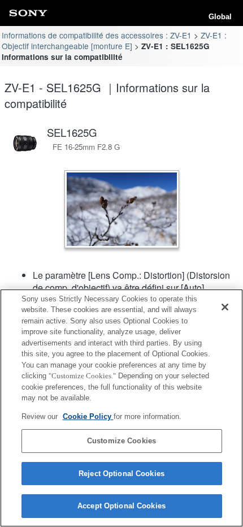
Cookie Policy (88, 416)
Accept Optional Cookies (121, 506)
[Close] (224, 307)
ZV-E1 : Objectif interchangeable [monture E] (114, 40)
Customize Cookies (121, 441)
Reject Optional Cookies (121, 473)
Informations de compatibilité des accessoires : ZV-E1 (97, 35)
